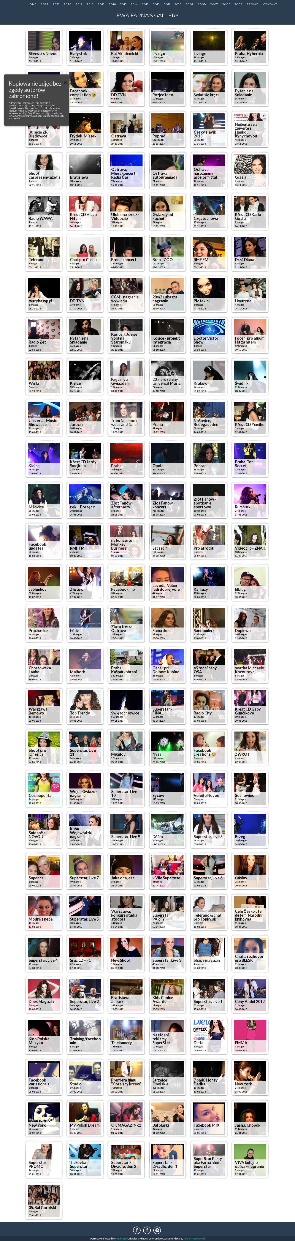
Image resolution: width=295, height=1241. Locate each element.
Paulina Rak (121, 1238)
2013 (145, 4)
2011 (167, 4)
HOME (32, 4)
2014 (134, 4)
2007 (214, 4)
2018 (90, 4)
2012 (156, 4)
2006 (226, 4)
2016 (112, 4)
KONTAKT (270, 4)
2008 (202, 4)
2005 (238, 4)
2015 (123, 4)
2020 (67, 4)
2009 (190, 4)
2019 (79, 4)
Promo (252, 4)
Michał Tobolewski (194, 1238)
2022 (44, 4)
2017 (101, 4)
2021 (56, 4)
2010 (178, 4)
